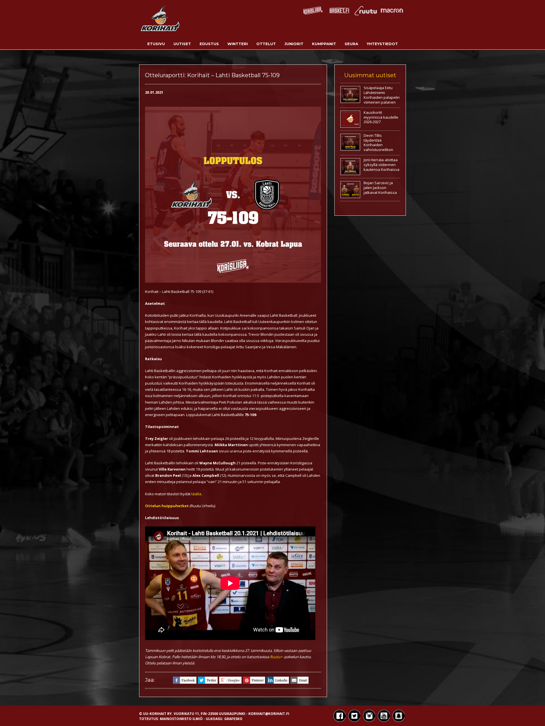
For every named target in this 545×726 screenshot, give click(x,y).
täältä (196, 493)
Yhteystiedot (382, 43)
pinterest (257, 680)
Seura (351, 43)
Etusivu (156, 43)
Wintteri (237, 43)
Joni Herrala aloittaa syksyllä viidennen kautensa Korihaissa (381, 164)
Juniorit (293, 43)
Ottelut (266, 43)
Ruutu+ (276, 656)
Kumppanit (324, 43)
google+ (234, 680)
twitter (211, 680)
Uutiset (182, 43)
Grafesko (233, 718)
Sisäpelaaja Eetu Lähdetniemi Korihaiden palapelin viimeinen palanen (382, 95)
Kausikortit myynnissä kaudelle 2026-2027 (381, 117)
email (303, 680)
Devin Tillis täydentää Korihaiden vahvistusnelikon (378, 142)
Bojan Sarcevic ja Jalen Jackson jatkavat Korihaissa (380, 187)
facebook (188, 680)
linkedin (281, 680)
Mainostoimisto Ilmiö (181, 718)
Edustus (209, 43)
